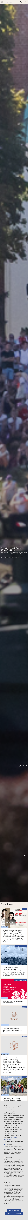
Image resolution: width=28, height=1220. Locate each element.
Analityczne (9, 1157)
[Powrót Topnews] (25, 935)
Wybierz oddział (9, 2)
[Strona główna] (2, 2)
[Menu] (25, 2)
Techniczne (9, 1144)
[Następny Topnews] (20, 935)
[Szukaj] (21, 2)
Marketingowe (9, 1182)
